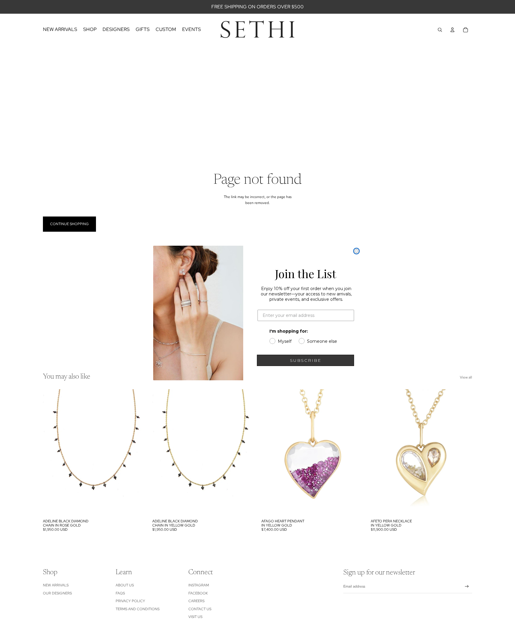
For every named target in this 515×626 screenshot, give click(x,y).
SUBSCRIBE (305, 360)
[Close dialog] (356, 251)
